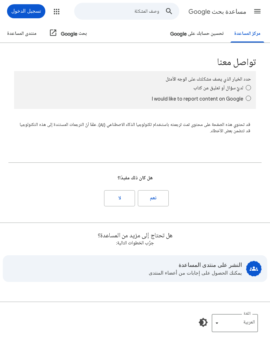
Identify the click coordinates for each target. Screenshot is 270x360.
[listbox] (235, 323)
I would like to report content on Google (197, 98)
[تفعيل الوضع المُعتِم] (203, 322)
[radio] (248, 87)
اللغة (247, 314)
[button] (257, 11)
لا (119, 198)
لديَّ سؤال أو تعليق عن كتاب (218, 88)
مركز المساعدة (247, 33)
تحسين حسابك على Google (197, 33)
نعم (153, 198)
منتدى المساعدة (22, 33)
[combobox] (117, 11)
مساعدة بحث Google (217, 11)
